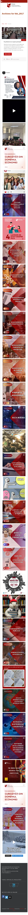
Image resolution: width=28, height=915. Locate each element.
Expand (11, 34)
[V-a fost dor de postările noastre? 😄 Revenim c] (14, 157)
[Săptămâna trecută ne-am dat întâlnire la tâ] (14, 110)
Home (3, 23)
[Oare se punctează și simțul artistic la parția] (14, 677)
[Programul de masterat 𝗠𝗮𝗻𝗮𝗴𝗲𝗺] (14, 323)
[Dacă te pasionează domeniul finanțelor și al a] (14, 393)
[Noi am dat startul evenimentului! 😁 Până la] (14, 181)
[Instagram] (10, 897)
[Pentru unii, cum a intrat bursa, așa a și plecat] (14, 488)
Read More (8, 54)
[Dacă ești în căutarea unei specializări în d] (14, 724)
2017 (6, 23)
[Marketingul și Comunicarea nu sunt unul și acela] (14, 228)
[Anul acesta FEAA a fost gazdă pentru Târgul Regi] (14, 134)
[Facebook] (3, 896)
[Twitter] (6, 897)
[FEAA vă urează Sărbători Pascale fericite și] (14, 606)
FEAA (24, 40)
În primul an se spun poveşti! (14, 31)
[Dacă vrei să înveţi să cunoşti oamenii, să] (14, 252)
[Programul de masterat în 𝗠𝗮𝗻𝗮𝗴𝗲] (14, 299)
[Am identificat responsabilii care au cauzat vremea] (14, 842)
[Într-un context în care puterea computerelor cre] (14, 417)
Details (17, 34)
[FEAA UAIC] (14, 5)
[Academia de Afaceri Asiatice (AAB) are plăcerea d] (14, 771)
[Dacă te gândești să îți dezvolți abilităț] (14, 629)
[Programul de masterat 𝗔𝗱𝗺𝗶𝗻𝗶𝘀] (14, 653)
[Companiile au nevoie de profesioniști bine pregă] (14, 205)
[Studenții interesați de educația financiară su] (14, 87)
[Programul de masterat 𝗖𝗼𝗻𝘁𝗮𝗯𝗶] (14, 464)
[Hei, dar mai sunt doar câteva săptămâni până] (14, 441)
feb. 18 (9, 59)
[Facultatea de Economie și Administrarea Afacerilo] (14, 582)
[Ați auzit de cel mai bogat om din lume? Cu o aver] (14, 794)
